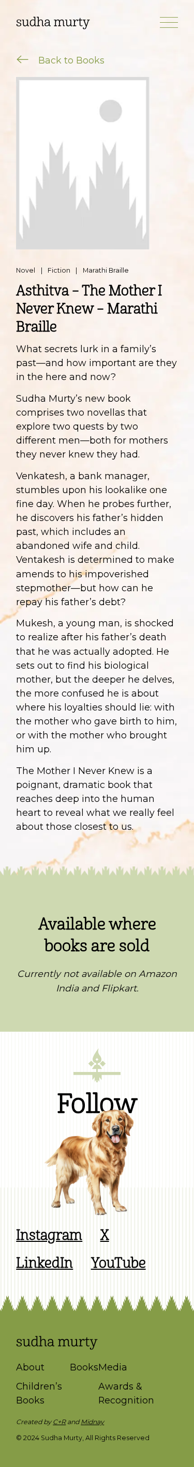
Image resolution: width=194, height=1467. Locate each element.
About (30, 1367)
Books (84, 1367)
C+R (59, 1422)
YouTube (118, 1263)
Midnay (92, 1422)
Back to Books (70, 60)
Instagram (49, 1235)
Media (112, 1367)
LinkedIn (44, 1263)
